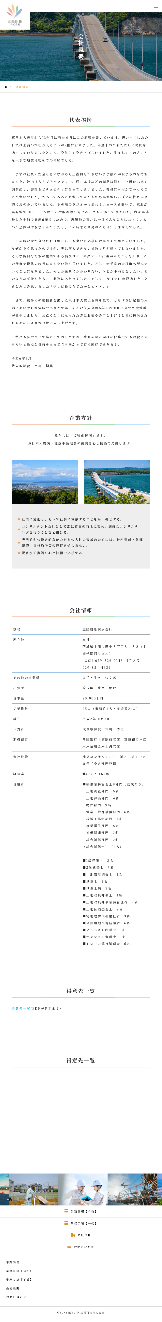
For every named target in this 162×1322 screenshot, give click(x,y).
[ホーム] (6, 87)
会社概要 (13, 1288)
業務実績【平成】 (19, 1279)
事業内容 (13, 1262)
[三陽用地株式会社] (15, 15)
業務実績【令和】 (19, 1271)
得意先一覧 (21, 1008)
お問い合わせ (16, 1297)
